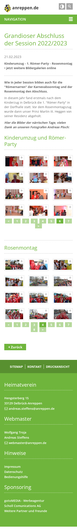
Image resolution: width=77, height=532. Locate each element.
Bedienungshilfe (16, 477)
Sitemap (16, 367)
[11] (38, 211)
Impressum (12, 467)
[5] (38, 178)
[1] (14, 161)
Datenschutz (13, 472)
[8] (38, 194)
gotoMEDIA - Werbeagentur (24, 501)
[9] (63, 194)
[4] (14, 178)
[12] (63, 211)
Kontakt (34, 367)
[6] (63, 178)
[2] (38, 161)
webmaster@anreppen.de (27, 443)
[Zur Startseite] (21, 8)
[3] (63, 161)
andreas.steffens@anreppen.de (32, 409)
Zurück (16, 347)
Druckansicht (58, 367)
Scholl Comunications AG (22, 506)
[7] (14, 194)
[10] (14, 211)
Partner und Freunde (31, 511)
